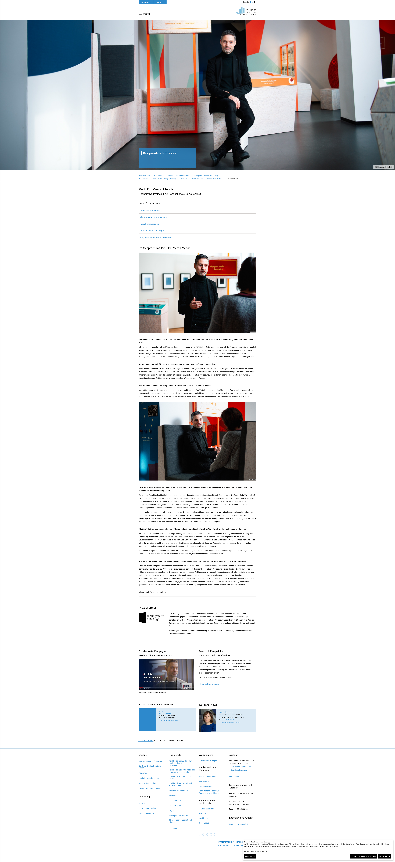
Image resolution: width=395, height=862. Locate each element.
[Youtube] (213, 834)
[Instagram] (209, 834)
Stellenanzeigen (207, 809)
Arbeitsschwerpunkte (150, 210)
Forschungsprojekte (149, 224)
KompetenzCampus (209, 760)
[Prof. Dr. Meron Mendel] (147, 719)
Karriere (202, 814)
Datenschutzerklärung (251, 851)
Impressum (263, 851)
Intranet (174, 829)
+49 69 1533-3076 (229, 720)
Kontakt (246, 2)
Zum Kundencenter (239, 770)
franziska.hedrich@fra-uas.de (230, 722)
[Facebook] (200, 834)
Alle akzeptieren (384, 856)
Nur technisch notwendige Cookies (363, 856)
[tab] (197, 210)
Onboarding (204, 823)
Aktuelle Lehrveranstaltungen (154, 217)
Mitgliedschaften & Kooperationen (156, 237)
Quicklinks (159, 2)
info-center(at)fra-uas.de (241, 767)
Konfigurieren (250, 856)
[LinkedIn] (204, 834)
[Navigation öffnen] (140, 14)
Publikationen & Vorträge (152, 231)
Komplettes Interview (210, 684)
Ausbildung (203, 818)
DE (251, 2)
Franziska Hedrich (146, 740)
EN (255, 2)
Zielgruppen (144, 2)
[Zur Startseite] (246, 11)
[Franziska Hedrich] (207, 720)
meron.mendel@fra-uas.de (169, 720)
